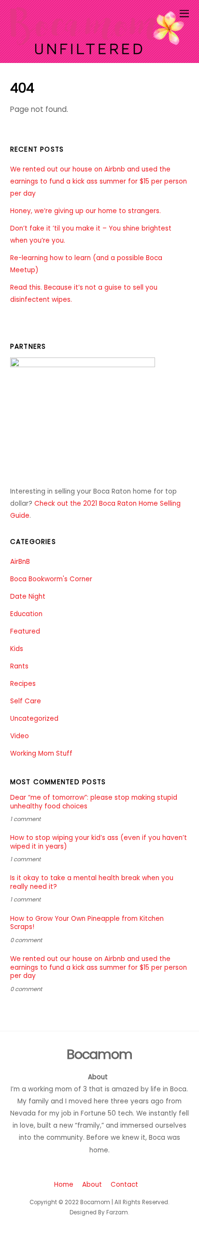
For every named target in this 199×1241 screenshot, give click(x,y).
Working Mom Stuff (41, 753)
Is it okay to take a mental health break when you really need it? (91, 882)
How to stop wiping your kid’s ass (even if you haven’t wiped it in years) (98, 842)
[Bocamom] (97, 50)
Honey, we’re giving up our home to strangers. (85, 211)
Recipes (23, 683)
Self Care (25, 701)
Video (19, 736)
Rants (19, 666)
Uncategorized (34, 718)
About (92, 1184)
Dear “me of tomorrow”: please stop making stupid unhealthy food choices (93, 802)
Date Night (27, 596)
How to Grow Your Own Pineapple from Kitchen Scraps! (87, 923)
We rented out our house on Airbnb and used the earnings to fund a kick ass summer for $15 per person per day (98, 181)
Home (63, 1184)
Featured (25, 631)
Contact (124, 1184)
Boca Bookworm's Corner (51, 579)
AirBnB (20, 561)
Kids (16, 648)
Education (26, 614)
